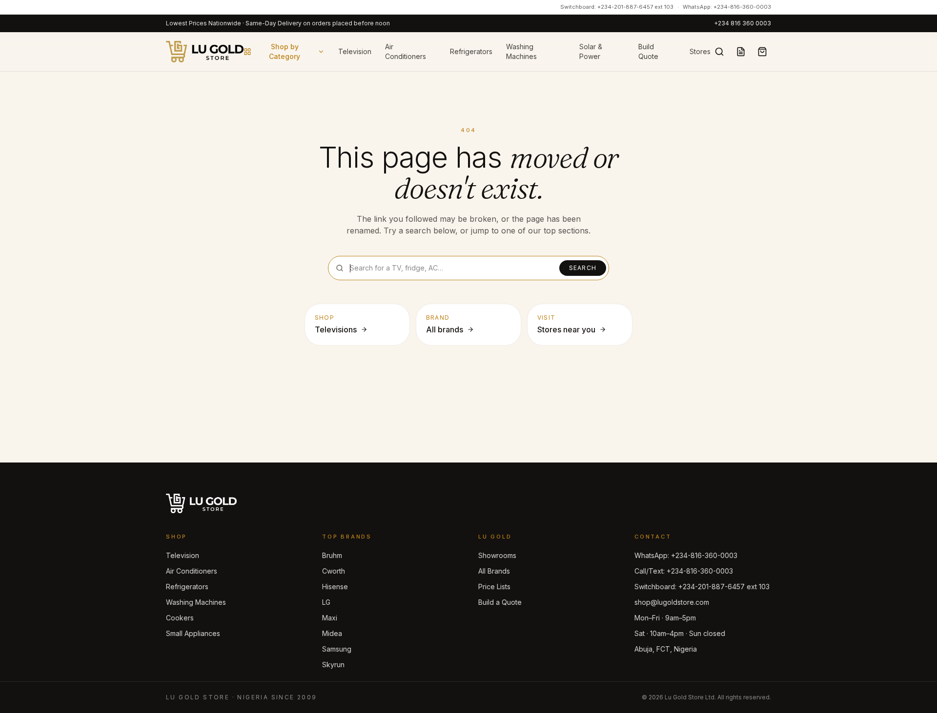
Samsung (336, 649)
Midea (332, 633)
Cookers (180, 618)
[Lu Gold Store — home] (205, 51)
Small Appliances (193, 633)
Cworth (333, 571)
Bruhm (332, 555)
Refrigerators (471, 51)
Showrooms (497, 555)
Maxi (329, 618)
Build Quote (648, 51)
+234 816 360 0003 (742, 23)
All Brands (494, 571)
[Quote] (741, 51)
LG (326, 602)
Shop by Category (284, 51)
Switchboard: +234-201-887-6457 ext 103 (616, 6)
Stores (700, 51)
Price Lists (494, 586)
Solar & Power (590, 51)
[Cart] (762, 51)
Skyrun (333, 664)
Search (582, 267)
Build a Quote (500, 602)
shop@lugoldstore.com (671, 602)
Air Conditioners (405, 51)
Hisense (335, 586)
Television (354, 51)
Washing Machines (521, 51)
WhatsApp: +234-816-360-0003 (727, 6)
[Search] (719, 51)
